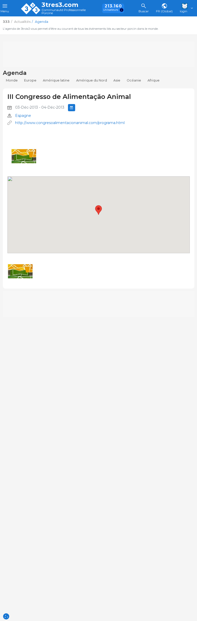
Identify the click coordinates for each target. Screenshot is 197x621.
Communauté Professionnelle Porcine (64, 11)
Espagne (23, 115)
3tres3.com (60, 5)
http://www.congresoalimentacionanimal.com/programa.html (70, 122)
